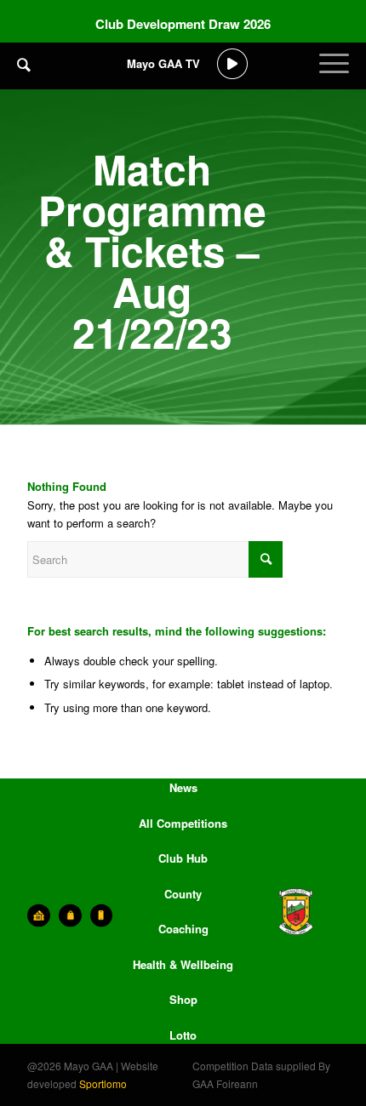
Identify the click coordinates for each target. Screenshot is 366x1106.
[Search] (24, 64)
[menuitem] (24, 77)
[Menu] (334, 77)
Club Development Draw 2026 (183, 23)
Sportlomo (103, 1083)
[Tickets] (38, 915)
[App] (101, 915)
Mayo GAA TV (163, 63)
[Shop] (70, 915)
